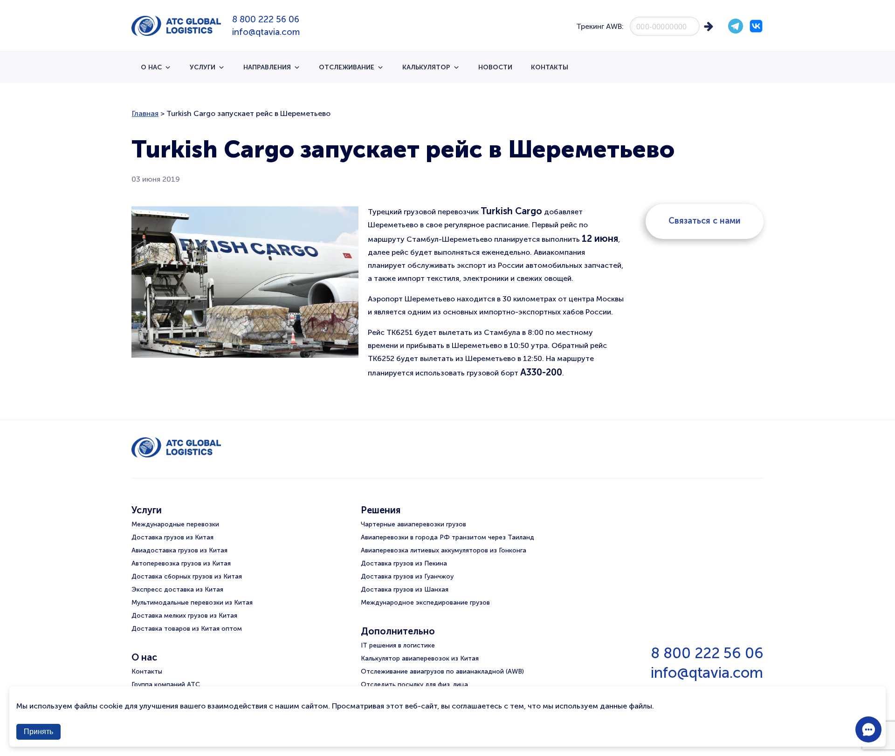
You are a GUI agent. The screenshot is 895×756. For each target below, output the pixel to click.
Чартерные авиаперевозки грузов (413, 524)
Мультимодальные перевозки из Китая (192, 602)
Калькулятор (426, 67)
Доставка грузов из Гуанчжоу (407, 576)
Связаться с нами (704, 221)
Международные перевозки (175, 524)
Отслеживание (346, 67)
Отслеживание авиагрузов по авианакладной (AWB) (442, 671)
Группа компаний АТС (165, 684)
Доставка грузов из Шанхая (404, 589)
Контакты (549, 67)
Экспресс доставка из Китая (177, 589)
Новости (495, 67)
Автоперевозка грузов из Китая (181, 563)
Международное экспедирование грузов (425, 602)
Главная (145, 113)
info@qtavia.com (266, 32)
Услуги (202, 67)
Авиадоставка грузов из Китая (179, 550)
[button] (868, 729)
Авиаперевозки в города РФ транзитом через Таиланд (447, 537)
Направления (267, 67)
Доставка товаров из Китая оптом (186, 629)
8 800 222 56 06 (265, 19)
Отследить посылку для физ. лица (414, 684)
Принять (38, 732)
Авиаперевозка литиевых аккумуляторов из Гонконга (443, 550)
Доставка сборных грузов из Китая (186, 576)
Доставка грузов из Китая (172, 537)
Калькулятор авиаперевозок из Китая (420, 658)
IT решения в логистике (398, 645)
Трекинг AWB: (600, 26)
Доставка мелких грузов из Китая (184, 616)
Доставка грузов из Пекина (404, 563)
